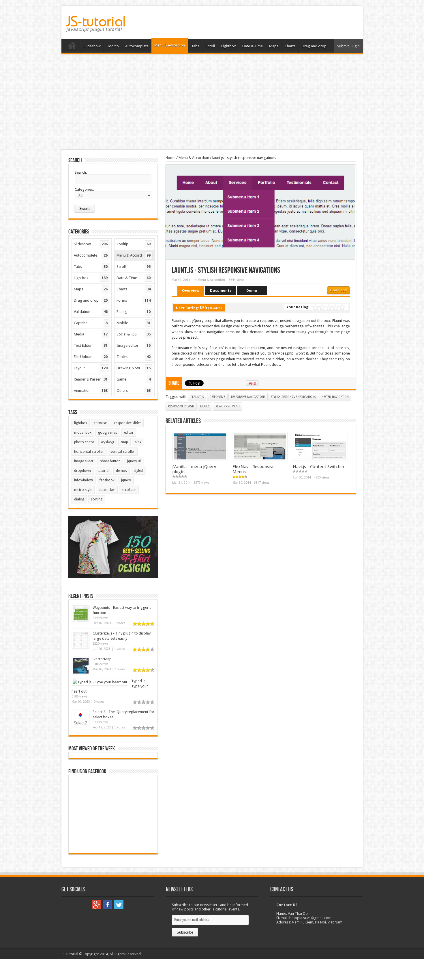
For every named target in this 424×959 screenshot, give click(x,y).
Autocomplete (137, 46)
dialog (79, 499)
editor (129, 433)
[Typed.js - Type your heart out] (100, 682)
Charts (290, 46)
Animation (91, 390)
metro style (83, 490)
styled (138, 471)
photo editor (84, 442)
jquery (126, 480)
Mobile (134, 323)
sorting (96, 499)
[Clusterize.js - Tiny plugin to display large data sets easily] (80, 647)
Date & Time (252, 46)
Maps (273, 46)
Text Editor (91, 345)
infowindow (83, 480)
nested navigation (335, 396)
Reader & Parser (91, 379)
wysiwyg (107, 442)
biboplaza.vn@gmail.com (310, 918)
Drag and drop (314, 46)
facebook (107, 480)
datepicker (107, 490)
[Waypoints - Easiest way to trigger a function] (80, 621)
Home (72, 46)
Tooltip (113, 46)
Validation (91, 311)
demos (121, 471)
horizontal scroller (89, 452)
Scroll (210, 46)
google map (107, 433)
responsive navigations (248, 396)
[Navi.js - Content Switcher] (320, 459)
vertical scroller (122, 452)
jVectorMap (102, 659)
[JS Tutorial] (95, 28)
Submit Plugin (348, 46)
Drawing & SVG (134, 368)
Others (134, 390)
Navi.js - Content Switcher (319, 466)
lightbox (80, 423)
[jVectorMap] (80, 673)
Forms (134, 300)
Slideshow (92, 46)
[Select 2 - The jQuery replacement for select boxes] (80, 726)
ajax (138, 442)
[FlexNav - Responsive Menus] (260, 459)
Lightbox (228, 46)
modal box (82, 433)
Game (134, 379)
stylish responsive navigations (293, 396)
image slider (83, 461)
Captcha (91, 323)
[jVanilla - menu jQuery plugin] (200, 459)
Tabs (195, 46)
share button (110, 461)
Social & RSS (134, 334)
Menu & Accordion (169, 45)
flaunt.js (197, 396)
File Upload (91, 357)
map (124, 442)
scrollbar (129, 490)
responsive (217, 396)
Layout (91, 368)
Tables (134, 357)
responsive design (181, 406)
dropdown (82, 471)
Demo (251, 290)
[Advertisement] (212, 102)
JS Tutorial (69, 954)
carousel (101, 423)
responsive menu (227, 406)
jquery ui (134, 461)
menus (204, 406)
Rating (134, 311)
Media (91, 334)
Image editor (134, 345)
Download (338, 290)
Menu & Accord (134, 255)
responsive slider (127, 423)
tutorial (103, 471)
